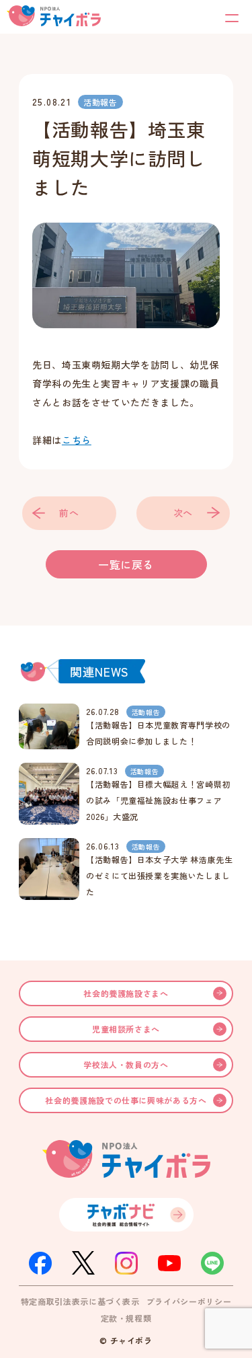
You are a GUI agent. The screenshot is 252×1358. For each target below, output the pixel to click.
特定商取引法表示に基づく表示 (80, 1301)
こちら (76, 440)
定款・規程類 (126, 1318)
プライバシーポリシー (188, 1301)
